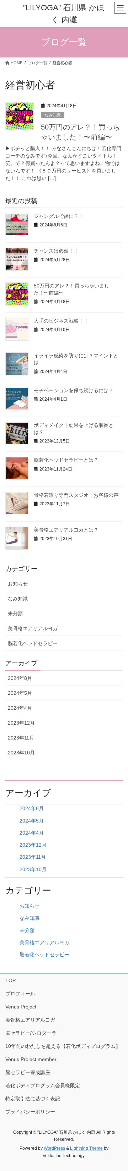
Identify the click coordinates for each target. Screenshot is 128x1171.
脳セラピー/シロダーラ (31, 1033)
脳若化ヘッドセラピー (33, 643)
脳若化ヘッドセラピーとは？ (66, 460)
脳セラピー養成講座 (27, 1072)
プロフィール (20, 993)
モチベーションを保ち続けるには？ (73, 390)
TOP (10, 980)
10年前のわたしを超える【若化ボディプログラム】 (63, 1046)
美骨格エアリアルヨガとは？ (66, 530)
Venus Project (20, 1007)
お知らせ (18, 584)
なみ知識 (52, 115)
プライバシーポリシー (30, 1112)
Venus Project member (31, 1059)
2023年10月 (21, 752)
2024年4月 (20, 708)
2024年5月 (20, 693)
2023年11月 (21, 738)
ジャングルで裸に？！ (59, 216)
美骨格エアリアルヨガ (33, 628)
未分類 (15, 613)
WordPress (54, 1148)
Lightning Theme (86, 1148)
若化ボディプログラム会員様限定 (42, 1085)
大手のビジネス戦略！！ (61, 321)
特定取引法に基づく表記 (32, 1098)
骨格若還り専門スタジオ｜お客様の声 (76, 495)
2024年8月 (20, 678)
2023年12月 (21, 723)
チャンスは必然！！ (56, 251)
